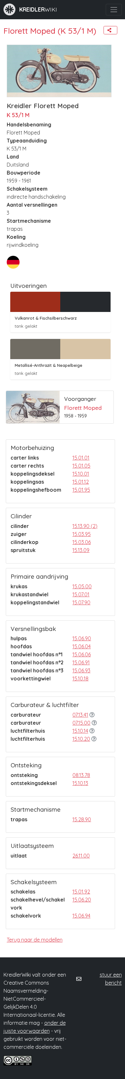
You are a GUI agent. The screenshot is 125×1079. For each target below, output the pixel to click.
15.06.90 (81, 638)
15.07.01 (80, 594)
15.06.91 (81, 662)
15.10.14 (80, 731)
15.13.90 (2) (84, 526)
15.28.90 (81, 819)
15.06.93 (81, 670)
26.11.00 (81, 855)
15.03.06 (81, 542)
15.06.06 (81, 654)
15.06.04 (81, 646)
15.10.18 (80, 678)
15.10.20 (81, 739)
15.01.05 (81, 465)
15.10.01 (80, 473)
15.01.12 (80, 482)
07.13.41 (80, 715)
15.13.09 (80, 550)
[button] (110, 30)
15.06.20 (81, 899)
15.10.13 (80, 783)
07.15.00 (81, 723)
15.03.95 (81, 534)
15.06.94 (81, 915)
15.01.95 (81, 490)
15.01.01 (80, 457)
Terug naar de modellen (35, 940)
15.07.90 (81, 602)
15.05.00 (82, 586)
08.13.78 (81, 775)
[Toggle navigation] (113, 9)
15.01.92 (81, 891)
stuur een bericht (111, 978)
